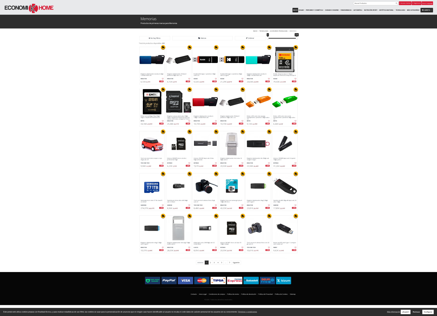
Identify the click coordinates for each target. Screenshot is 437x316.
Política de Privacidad (265, 294)
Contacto (194, 294)
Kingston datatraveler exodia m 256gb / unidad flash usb (256, 74)
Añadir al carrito (153, 86)
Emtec (142, 121)
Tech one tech (145, 163)
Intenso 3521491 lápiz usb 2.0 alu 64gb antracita (204, 159)
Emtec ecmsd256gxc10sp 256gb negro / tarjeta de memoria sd (150, 116)
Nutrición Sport (370, 10)
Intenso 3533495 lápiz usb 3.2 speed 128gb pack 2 (284, 159)
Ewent (275, 247)
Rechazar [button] (416, 312)
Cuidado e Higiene (332, 10)
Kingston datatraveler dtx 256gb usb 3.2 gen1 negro (258, 159)
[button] (202, 38)
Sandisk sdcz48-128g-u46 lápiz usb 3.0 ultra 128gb (284, 201)
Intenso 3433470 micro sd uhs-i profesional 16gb (176, 159)
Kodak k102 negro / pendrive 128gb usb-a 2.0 (205, 74)
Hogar (301, 10)
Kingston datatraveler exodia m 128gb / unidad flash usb (203, 116)
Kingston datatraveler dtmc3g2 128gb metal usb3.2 (178, 243)
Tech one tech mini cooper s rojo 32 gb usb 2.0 (151, 159)
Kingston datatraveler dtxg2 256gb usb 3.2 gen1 (257, 201)
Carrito (427, 10)
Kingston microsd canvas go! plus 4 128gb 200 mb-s (231, 201)
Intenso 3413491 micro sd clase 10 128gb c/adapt (230, 243)
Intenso (169, 163)
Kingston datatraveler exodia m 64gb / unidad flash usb (152, 74)
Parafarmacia (346, 10)
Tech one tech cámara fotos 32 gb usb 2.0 (204, 201)
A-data (196, 247)
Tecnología (400, 10)
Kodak (196, 79)
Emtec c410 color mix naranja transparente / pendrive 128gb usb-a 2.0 (258, 117)
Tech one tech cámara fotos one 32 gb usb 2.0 (258, 243)
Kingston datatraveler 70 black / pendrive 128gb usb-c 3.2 (230, 116)
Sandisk (169, 205)
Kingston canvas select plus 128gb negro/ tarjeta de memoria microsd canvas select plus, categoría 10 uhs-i (178, 117)
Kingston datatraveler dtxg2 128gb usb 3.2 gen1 (151, 243)
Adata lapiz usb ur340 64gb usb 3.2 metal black (204, 243)
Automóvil (357, 10)
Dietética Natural (386, 10)
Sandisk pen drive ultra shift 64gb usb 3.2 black (177, 201)
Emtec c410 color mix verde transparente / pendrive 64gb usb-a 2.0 (284, 117)
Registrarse (417, 3)
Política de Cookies (281, 294)
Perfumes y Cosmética (314, 10)
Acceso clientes (406, 3)
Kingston (144, 79)
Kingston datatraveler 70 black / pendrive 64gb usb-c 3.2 (177, 74)
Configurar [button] (428, 312)
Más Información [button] (393, 312)
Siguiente (236, 262)
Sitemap (293, 294)
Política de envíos (233, 294)
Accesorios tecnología (278, 31)
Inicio (295, 10)
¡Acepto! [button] (405, 312)
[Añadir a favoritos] (162, 79)
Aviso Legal (203, 294)
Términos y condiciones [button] (247, 312)
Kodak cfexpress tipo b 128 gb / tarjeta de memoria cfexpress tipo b (284, 74)
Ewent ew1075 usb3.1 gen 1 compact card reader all (284, 243)
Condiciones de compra (217, 294)
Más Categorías (413, 10)
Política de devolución (248, 294)
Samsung (143, 205)
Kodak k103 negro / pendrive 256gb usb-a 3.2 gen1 (231, 74)
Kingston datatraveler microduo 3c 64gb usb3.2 (231, 159)
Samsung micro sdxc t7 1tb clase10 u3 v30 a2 (151, 201)
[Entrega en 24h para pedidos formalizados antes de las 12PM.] (163, 47)
